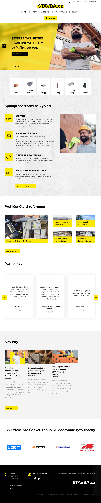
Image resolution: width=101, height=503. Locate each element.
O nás (23, 12)
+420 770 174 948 (76, 1)
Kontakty (73, 12)
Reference (45, 12)
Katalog (63, 12)
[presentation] (4, 46)
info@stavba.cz (92, 1)
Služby (54, 12)
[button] (15, 66)
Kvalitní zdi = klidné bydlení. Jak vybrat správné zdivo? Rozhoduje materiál (12, 372)
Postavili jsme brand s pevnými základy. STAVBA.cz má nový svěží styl (61, 371)
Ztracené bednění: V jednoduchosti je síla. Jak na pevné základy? (38, 371)
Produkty (33, 12)
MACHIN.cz (92, 494)
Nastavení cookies (63, 494)
